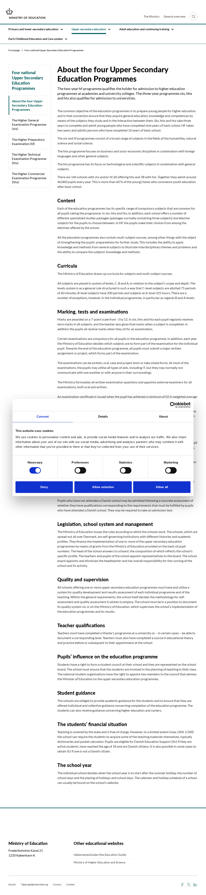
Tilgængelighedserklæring (34, 884)
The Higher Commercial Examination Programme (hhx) (29, 178)
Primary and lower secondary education (33, 29)
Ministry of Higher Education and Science (99, 862)
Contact (57, 884)
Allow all (162, 487)
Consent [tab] (43, 416)
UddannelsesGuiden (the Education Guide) (100, 854)
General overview (174, 16)
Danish (12, 884)
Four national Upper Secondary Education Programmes (27, 80)
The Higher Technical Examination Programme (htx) (29, 158)
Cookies (70, 884)
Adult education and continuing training (144, 29)
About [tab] (163, 416)
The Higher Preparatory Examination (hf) (28, 142)
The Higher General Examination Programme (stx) (29, 124)
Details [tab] (103, 416)
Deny (44, 487)
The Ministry (152, 16)
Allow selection (103, 487)
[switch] (80, 470)
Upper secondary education (89, 29)
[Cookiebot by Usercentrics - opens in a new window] (173, 405)
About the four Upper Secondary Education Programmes (27, 105)
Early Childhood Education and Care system (35, 38)
